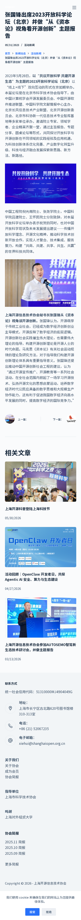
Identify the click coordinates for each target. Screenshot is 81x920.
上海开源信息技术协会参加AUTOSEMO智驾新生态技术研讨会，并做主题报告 (40, 647)
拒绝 (49, 912)
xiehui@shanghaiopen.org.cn (42, 743)
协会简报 (12, 776)
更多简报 (12, 864)
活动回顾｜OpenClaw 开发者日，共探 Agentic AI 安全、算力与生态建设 (35, 576)
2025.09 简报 (15, 853)
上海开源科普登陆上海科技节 (27, 508)
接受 (32, 912)
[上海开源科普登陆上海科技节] (40, 482)
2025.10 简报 (15, 847)
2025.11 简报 (15, 841)
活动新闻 (29, 45)
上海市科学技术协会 (20, 796)
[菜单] (74, 8)
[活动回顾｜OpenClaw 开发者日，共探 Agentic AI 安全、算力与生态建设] (40, 547)
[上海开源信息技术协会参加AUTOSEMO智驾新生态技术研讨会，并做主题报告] (40, 618)
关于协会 (12, 765)
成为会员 (12, 771)
